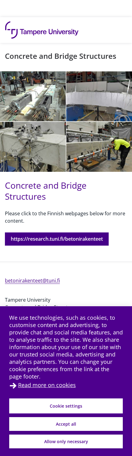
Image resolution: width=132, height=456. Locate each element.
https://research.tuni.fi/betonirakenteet (57, 239)
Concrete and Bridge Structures (60, 56)
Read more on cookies (47, 385)
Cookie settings (66, 406)
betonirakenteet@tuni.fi (32, 280)
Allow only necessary (66, 441)
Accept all (66, 424)
